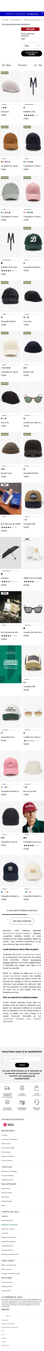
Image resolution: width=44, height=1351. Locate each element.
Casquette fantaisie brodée (12, 791)
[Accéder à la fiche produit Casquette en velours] (11, 141)
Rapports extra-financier (8, 1237)
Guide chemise (6, 1290)
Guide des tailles (6, 1286)
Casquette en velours (9, 166)
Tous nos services (7, 1160)
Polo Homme (5, 1197)
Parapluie (5, 578)
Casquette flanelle (8, 321)
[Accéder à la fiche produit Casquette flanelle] (11, 296)
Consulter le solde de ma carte (10, 1273)
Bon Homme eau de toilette (12, 632)
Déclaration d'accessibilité (9, 1254)
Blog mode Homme (7, 1220)
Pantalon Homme (6, 1192)
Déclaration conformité (8, 1241)
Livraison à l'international (9, 1139)
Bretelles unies (29, 112)
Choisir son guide (6, 1282)
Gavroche (5, 112)
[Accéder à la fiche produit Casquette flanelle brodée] (33, 242)
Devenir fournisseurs (8, 1229)
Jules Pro (4, 1216)
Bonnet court (28, 372)
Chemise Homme (6, 1201)
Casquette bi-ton (8, 737)
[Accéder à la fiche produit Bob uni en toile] (33, 766)
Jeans (3, 1205)
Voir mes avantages (7, 1175)
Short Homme (5, 1188)
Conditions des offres (8, 1323)
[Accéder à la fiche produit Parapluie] (11, 553)
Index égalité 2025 (7, 1250)
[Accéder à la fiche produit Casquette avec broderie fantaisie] (33, 817)
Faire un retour (6, 1143)
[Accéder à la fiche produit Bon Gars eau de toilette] (11, 499)
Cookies (3, 1338)
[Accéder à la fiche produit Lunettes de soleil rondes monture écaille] (33, 397)
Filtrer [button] (8, 65)
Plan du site (5, 1345)
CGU (2, 1334)
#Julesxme (4, 1320)
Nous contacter (6, 1152)
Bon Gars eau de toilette (11, 524)
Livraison (4, 1135)
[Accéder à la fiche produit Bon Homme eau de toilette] (11, 607)
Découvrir (5, 1309)
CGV (2, 1331)
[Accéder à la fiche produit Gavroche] (11, 86)
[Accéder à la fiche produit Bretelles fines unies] (11, 242)
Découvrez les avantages (9, 1171)
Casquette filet (29, 524)
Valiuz (3, 1342)
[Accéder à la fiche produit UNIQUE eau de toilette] (33, 553)
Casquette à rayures (9, 842)
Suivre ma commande (8, 1148)
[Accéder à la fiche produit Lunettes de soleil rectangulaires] (33, 607)
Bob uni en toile (29, 791)
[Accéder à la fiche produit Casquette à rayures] (11, 817)
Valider (22, 1065)
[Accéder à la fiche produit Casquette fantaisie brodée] (11, 766)
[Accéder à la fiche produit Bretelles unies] (33, 86)
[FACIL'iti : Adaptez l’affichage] (8, 1125)
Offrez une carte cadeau (8, 1265)
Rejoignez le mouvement (9, 1224)
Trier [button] (40, 65)
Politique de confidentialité (9, 1327)
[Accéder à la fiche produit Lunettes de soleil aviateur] (33, 712)
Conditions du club (7, 1179)
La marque (4, 1233)
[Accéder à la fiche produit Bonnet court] (33, 347)
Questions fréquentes (8, 1156)
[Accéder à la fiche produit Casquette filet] (33, 499)
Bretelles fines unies (9, 267)
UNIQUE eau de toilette (32, 578)
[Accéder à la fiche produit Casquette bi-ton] (11, 712)
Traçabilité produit (7, 1246)
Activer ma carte (6, 1269)
